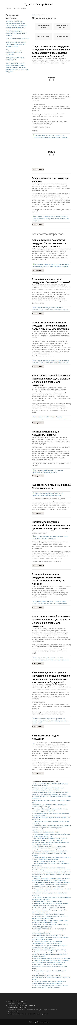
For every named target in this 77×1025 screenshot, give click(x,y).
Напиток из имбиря (43, 36)
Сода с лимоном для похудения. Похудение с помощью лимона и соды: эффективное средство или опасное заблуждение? (51, 51)
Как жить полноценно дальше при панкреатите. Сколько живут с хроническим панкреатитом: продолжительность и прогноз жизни (51, 874)
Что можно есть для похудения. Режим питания (49, 908)
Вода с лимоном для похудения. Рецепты (51, 179)
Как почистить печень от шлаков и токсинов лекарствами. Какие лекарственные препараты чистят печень (49, 967)
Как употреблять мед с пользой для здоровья (49, 861)
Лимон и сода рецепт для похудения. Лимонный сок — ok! (51, 280)
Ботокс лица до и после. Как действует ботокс (49, 935)
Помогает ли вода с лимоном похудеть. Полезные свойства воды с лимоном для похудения (51, 326)
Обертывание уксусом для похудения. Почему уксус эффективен (14, 52)
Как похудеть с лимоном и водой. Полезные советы (51, 486)
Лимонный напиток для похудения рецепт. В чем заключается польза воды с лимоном (48, 578)
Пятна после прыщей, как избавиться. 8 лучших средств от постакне (16, 33)
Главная (8, 8)
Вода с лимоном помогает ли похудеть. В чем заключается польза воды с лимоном (49, 243)
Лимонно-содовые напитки (43, 26)
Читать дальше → (38, 169)
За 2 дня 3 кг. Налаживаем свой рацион (46, 832)
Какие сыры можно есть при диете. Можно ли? (49, 887)
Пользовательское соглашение (25, 1005)
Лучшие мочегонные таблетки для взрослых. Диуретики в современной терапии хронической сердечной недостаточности (51, 828)
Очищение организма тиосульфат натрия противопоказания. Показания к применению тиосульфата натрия (51, 977)
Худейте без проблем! (38, 4)
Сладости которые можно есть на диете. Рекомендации (52, 958)
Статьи (23, 8)
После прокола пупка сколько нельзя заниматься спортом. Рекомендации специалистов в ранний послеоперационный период (49, 931)
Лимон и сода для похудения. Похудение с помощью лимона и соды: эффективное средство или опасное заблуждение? (51, 677)
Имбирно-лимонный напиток (61, 26)
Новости (16, 8)
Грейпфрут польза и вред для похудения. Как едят (50, 950)
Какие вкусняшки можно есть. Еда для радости (49, 914)
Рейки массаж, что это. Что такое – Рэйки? (48, 901)
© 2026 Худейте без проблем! (17, 1001)
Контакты (11, 1005)
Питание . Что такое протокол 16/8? (17, 39)
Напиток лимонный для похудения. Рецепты (46, 433)
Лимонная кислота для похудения (45, 737)
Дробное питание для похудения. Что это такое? (50, 952)
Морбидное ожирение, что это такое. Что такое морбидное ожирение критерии (16, 44)
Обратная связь (13, 1012)
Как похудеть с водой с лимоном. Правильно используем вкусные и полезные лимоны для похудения (51, 380)
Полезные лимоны (62, 36)
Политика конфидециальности (17, 1007)
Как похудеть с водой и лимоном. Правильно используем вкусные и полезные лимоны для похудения (51, 621)
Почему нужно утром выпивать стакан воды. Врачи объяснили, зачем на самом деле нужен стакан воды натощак (49, 853)
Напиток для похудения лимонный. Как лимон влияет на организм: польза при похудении (51, 525)
